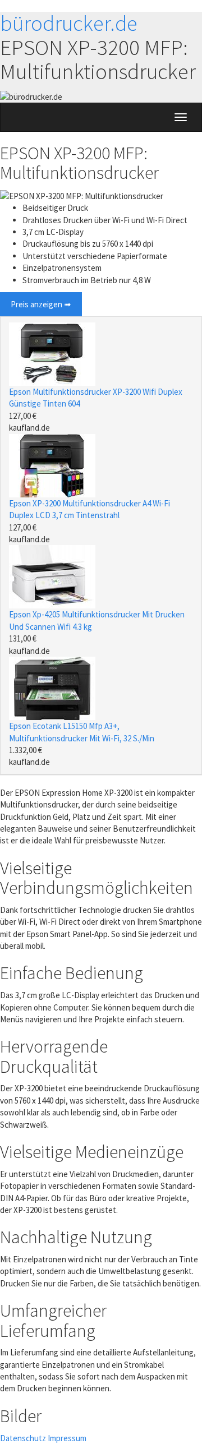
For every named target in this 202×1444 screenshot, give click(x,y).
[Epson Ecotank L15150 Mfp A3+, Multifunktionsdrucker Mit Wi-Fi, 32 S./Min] (52, 687)
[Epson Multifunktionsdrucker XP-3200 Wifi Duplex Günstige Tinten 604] (52, 353)
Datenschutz (23, 1438)
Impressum (67, 1438)
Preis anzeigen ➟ (41, 304)
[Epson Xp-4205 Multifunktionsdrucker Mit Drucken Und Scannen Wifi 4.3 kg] (52, 576)
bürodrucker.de (68, 23)
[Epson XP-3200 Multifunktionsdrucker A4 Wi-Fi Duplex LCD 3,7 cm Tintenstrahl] (52, 464)
